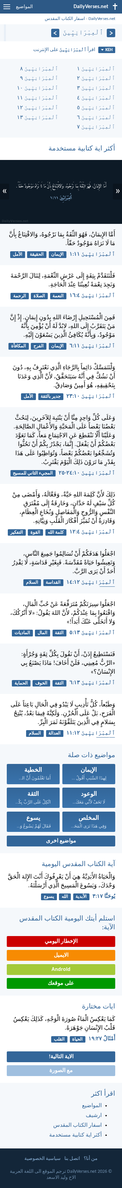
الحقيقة (37, 254)
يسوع (49, 896)
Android (61, 969)
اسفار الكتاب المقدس (65, 19)
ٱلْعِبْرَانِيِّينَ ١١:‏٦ (92, 346)
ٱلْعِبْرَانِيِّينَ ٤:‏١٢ (92, 532)
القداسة (53, 582)
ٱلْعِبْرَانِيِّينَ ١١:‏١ (92, 254)
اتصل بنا (72, 1158)
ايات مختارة (98, 1006)
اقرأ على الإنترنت (64, 49)
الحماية (21, 683)
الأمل (17, 254)
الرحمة (19, 296)
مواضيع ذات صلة (91, 755)
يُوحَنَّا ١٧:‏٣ (104, 896)
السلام (32, 582)
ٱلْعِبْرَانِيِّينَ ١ (96, 69)
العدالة (54, 733)
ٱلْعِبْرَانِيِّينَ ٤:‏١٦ (92, 295)
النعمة (58, 296)
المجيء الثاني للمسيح (33, 473)
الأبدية (81, 896)
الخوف (41, 683)
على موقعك (61, 983)
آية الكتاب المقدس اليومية (78, 864)
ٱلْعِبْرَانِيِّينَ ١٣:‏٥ (92, 632)
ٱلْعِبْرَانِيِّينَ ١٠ (37, 88)
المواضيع (24, 6)
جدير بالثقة (51, 396)
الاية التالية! (61, 1056)
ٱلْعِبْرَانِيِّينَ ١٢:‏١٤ (90, 582)
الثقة (59, 633)
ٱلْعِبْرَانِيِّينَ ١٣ (37, 117)
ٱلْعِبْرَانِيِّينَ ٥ (96, 108)
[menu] (7, 9)
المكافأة (18, 346)
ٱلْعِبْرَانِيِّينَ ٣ (96, 88)
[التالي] (55, 33)
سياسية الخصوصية (42, 1158)
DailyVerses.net (101, 19)
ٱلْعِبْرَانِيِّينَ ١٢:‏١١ (90, 733)
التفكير (17, 532)
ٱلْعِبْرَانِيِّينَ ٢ (96, 78)
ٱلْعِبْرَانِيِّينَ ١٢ (37, 108)
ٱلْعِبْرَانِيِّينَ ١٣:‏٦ (92, 682)
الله (65, 896)
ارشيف (94, 1115)
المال (42, 633)
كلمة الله (56, 532)
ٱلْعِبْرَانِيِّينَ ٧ (96, 127)
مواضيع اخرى (61, 841)
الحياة (77, 1039)
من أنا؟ (91, 1158)
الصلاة (39, 296)
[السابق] (111, 33)
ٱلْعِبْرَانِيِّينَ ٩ (39, 78)
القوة (35, 532)
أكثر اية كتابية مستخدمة (81, 148)
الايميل (61, 955)
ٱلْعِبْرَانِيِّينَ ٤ (96, 98)
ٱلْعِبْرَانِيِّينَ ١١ (37, 98)
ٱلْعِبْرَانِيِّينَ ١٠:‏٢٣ (90, 396)
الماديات (22, 633)
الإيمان (57, 254)
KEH (109, 50)
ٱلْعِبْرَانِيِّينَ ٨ (39, 69)
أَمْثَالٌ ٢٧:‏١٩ (101, 1039)
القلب (59, 1039)
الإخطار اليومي (61, 941)
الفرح (39, 346)
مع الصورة (61, 1070)
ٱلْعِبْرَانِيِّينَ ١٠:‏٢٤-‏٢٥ (87, 473)
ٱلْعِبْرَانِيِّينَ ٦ (96, 117)
